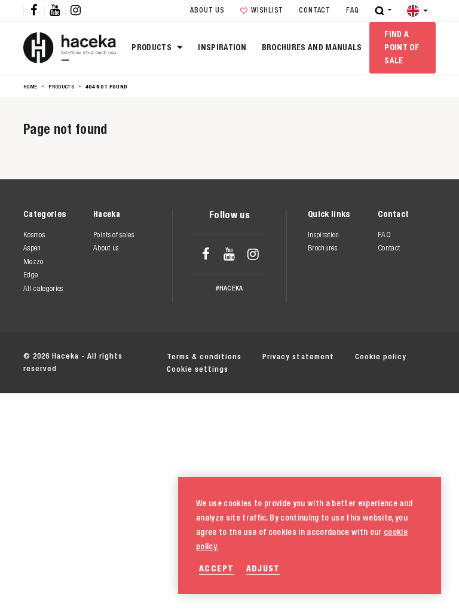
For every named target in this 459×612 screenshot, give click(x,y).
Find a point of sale (401, 47)
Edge (30, 274)
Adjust (263, 568)
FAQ (352, 10)
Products (152, 47)
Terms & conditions (204, 356)
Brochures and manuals (312, 47)
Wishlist (267, 10)
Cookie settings (197, 369)
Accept (216, 568)
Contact (314, 10)
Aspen (32, 247)
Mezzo (33, 261)
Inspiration (222, 47)
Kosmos (34, 234)
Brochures (322, 247)
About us (207, 10)
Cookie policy (380, 356)
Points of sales (113, 234)
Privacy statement (297, 356)
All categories (43, 288)
